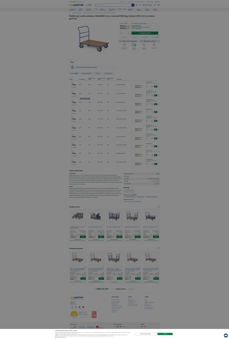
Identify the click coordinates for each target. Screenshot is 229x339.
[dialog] (114, 334)
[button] (93, 337)
